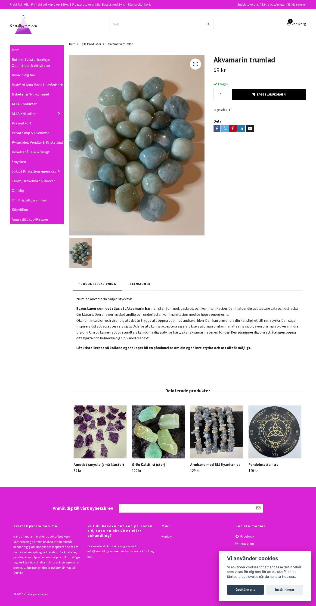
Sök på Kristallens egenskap (34, 171)
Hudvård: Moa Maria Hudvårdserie (38, 84)
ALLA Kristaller (24, 113)
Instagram (246, 543)
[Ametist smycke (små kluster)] (100, 431)
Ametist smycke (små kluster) (99, 464)
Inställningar (284, 589)
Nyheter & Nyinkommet (31, 94)
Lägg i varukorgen (271, 94)
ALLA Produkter (24, 104)
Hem (15, 49)
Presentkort (21, 123)
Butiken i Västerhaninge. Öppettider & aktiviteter (31, 62)
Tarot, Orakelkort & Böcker (33, 181)
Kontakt (166, 536)
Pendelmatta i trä (263, 464)
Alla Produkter (91, 44)
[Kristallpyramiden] (23, 24)
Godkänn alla (245, 589)
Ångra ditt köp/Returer (30, 219)
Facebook (247, 536)
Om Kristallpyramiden (29, 200)
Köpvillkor (20, 209)
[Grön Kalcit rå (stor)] (158, 431)
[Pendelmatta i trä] (274, 431)
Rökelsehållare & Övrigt (31, 152)
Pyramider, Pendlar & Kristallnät (37, 142)
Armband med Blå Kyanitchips (215, 464)
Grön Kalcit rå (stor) (148, 464)
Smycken (19, 161)
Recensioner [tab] (139, 284)
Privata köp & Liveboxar (30, 132)
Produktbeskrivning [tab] (97, 284)
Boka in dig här (23, 75)
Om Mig (18, 190)
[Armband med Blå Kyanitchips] (216, 431)
